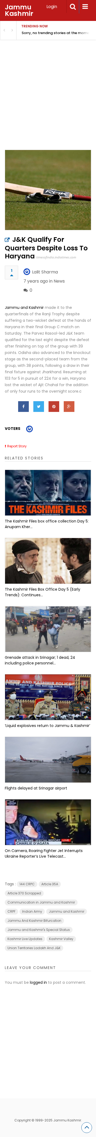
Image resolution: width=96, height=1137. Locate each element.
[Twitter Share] (38, 406)
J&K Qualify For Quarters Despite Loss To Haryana (46, 248)
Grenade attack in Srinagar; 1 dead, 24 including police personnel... (40, 660)
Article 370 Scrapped (24, 893)
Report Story (17, 446)
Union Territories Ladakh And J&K (34, 948)
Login (51, 6)
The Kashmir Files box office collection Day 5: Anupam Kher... (47, 523)
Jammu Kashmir (19, 10)
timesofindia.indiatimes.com (56, 257)
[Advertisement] (48, 101)
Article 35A (49, 884)
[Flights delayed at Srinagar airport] (48, 760)
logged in (38, 982)
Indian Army (32, 911)
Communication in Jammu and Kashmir (41, 902)
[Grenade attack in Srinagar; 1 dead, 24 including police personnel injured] (48, 629)
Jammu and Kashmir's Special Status (38, 929)
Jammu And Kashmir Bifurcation (34, 920)
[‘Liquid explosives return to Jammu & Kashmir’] (48, 697)
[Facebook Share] (23, 406)
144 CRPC (27, 884)
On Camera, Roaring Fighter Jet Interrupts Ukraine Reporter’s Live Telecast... (44, 853)
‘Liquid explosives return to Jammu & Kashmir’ (47, 725)
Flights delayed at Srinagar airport (36, 788)
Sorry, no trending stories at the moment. (58, 32)
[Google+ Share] (69, 406)
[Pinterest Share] (54, 406)
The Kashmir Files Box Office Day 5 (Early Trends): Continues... (42, 592)
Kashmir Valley (61, 939)
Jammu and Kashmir (24, 307)
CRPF (11, 911)
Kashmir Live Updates (24, 939)
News (59, 281)
